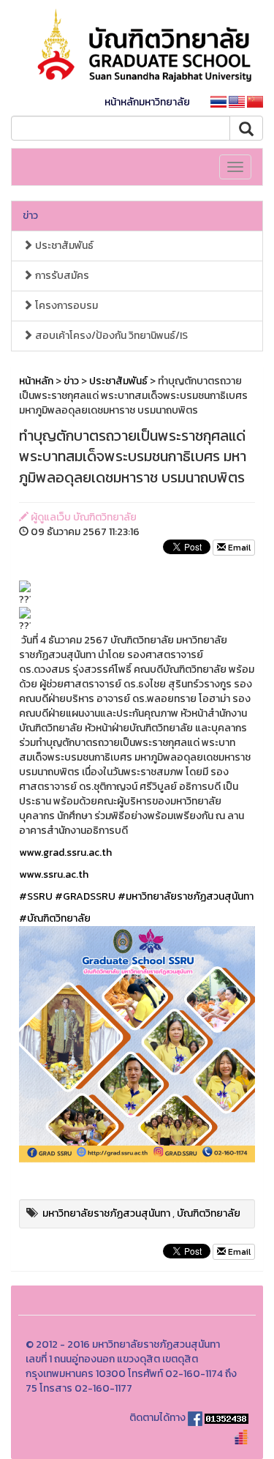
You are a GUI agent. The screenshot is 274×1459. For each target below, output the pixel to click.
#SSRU (36, 896)
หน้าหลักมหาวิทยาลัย (147, 102)
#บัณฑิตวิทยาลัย (55, 918)
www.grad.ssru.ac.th (65, 852)
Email (238, 547)
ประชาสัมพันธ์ (63, 245)
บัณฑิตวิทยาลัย (208, 1213)
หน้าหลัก (36, 381)
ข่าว (30, 215)
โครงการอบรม (65, 305)
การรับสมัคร (61, 275)
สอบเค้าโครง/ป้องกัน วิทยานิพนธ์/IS (110, 335)
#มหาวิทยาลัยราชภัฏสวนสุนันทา (186, 896)
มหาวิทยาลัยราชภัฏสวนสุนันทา (106, 1213)
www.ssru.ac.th (53, 874)
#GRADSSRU (85, 896)
